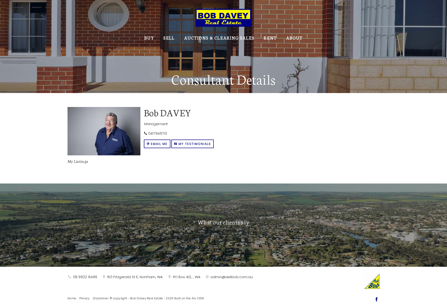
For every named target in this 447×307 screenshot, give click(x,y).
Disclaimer (100, 298)
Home (72, 298)
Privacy (84, 298)
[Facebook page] (376, 300)
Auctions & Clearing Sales (219, 38)
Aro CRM (198, 298)
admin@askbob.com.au (231, 276)
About (294, 38)
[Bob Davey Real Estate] (223, 16)
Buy (149, 38)
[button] (157, 144)
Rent (270, 38)
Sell (169, 38)
